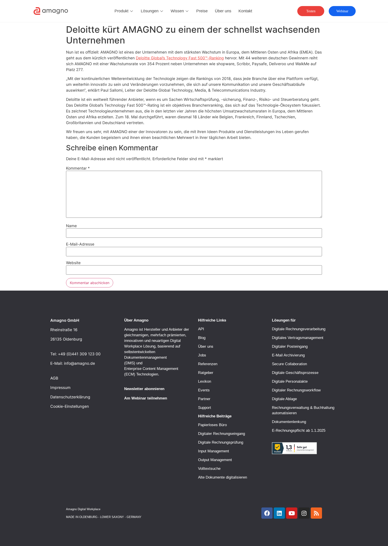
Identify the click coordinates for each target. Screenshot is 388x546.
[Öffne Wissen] (187, 11)
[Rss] (316, 513)
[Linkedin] (279, 513)
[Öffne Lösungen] (162, 11)
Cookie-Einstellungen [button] (69, 406)
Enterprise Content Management (151, 368)
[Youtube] (291, 513)
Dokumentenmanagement (145, 357)
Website (73, 263)
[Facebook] (267, 513)
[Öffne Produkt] (132, 11)
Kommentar (78, 168)
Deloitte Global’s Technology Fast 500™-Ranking (180, 58)
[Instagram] (304, 513)
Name (71, 226)
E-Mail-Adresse (80, 244)
